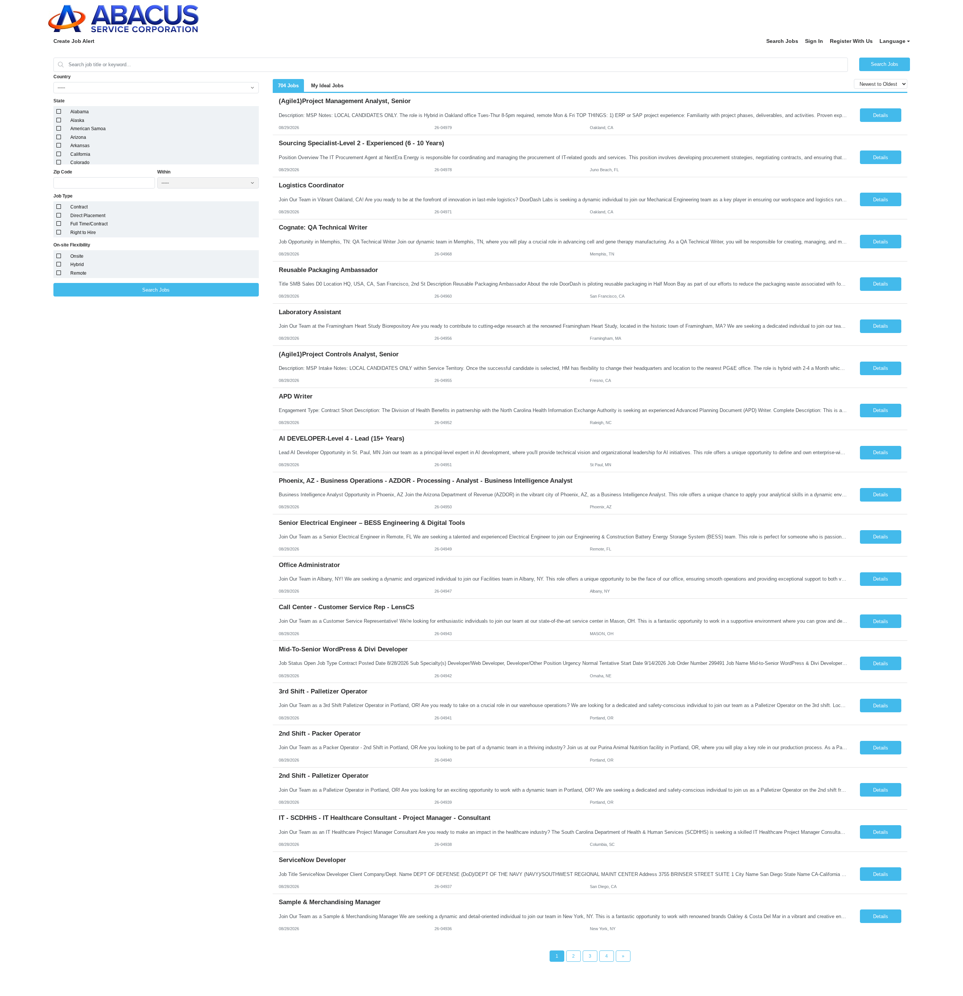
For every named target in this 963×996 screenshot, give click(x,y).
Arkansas (80, 145)
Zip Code (62, 172)
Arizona (78, 137)
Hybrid (77, 264)
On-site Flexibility (71, 245)
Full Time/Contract (89, 224)
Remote (78, 273)
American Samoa (88, 128)
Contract (79, 207)
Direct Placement (87, 215)
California (80, 154)
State (59, 100)
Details (880, 115)
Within (163, 172)
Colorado (80, 162)
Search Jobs (782, 41)
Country (62, 76)
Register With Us (851, 41)
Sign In (814, 41)
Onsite (77, 256)
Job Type (63, 196)
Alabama (79, 111)
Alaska (77, 120)
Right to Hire (83, 232)
